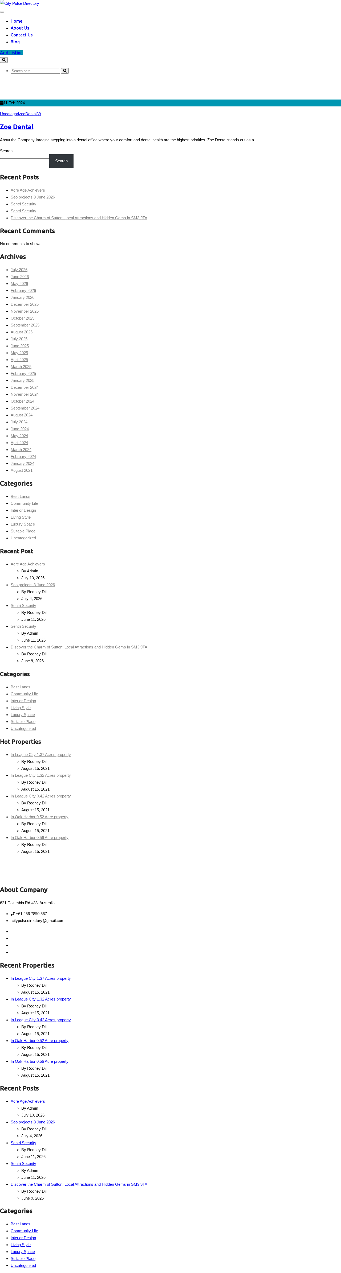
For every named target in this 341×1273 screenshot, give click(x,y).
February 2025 (23, 373)
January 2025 (22, 380)
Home (16, 21)
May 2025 (19, 352)
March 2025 (21, 366)
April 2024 (19, 442)
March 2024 (21, 449)
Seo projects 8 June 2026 (33, 197)
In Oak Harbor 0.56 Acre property (39, 837)
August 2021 (22, 470)
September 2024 (25, 408)
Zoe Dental (16, 126)
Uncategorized (12, 113)
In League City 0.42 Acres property (41, 796)
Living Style (21, 517)
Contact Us (22, 34)
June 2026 (20, 276)
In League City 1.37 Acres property (41, 754)
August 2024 (22, 415)
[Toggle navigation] (2, 12)
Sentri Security (23, 204)
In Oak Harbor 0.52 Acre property (39, 817)
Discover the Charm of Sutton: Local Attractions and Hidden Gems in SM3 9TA (79, 218)
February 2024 (23, 456)
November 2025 (25, 311)
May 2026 (19, 283)
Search (6, 150)
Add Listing (11, 52)
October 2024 (22, 401)
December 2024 (25, 387)
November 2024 (25, 394)
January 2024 (22, 463)
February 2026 (23, 290)
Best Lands (20, 496)
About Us (20, 28)
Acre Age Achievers (28, 190)
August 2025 (22, 332)
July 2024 (19, 422)
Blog (15, 41)
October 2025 (22, 318)
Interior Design (23, 510)
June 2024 (20, 429)
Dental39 (33, 113)
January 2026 (22, 297)
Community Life (24, 503)
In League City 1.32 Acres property (41, 775)
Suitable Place (23, 531)
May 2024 (19, 435)
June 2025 (20, 346)
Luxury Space (23, 524)
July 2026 (19, 269)
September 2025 (25, 325)
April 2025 (19, 359)
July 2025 (19, 339)
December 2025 (25, 304)
